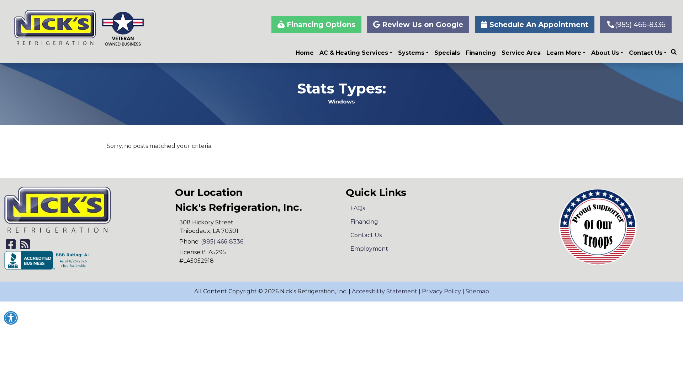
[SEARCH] (674, 49)
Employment (369, 248)
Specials (447, 52)
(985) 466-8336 (640, 24)
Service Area (521, 52)
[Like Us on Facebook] (11, 246)
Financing (481, 52)
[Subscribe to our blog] (25, 246)
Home (305, 52)
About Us (605, 52)
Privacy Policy (441, 291)
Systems (411, 52)
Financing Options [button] (320, 24)
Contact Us (645, 52)
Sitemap (477, 291)
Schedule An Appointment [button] (537, 24)
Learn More (563, 52)
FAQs (357, 208)
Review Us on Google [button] (421, 24)
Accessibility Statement (384, 291)
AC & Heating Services (353, 52)
